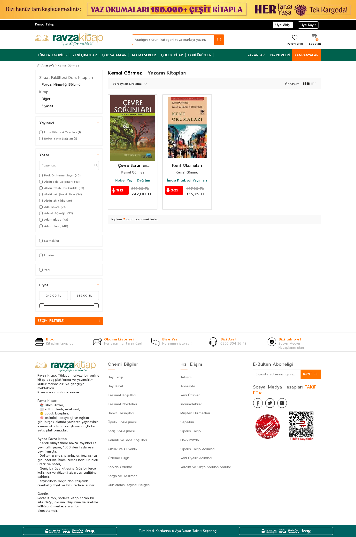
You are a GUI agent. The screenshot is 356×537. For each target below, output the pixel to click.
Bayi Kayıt (115, 386)
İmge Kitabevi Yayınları (187, 180)
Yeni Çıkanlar (84, 55)
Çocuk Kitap (172, 55)
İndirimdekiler (191, 404)
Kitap (43, 92)
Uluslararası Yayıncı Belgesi (129, 484)
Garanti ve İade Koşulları (127, 440)
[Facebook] (258, 403)
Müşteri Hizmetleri (195, 413)
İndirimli (49, 255)
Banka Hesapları (121, 413)
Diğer (46, 98)
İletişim (186, 377)
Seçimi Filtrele (51, 320)
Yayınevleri (280, 55)
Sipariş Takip (190, 431)
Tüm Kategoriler (53, 55)
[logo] (69, 39)
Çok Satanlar (114, 55)
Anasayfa (47, 65)
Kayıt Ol (310, 374)
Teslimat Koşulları (122, 395)
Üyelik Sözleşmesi (122, 422)
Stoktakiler (51, 241)
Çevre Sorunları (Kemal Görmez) (132, 165)
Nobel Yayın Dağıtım (132, 180)
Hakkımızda (189, 440)
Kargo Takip (44, 24)
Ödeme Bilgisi (119, 458)
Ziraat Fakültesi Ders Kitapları (66, 77)
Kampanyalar (306, 55)
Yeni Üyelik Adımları (196, 458)
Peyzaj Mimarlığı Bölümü (61, 84)
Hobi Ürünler (199, 55)
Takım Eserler (143, 55)
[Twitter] (270, 403)
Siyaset (47, 105)
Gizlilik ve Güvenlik (123, 449)
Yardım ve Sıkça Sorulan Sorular (205, 467)
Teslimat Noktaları (122, 404)
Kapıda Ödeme (120, 467)
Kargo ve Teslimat (122, 476)
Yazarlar (256, 55)
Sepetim (187, 422)
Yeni (47, 270)
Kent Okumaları (187, 165)
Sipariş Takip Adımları (197, 449)
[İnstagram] (282, 403)
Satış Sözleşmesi (121, 431)
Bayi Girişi (115, 377)
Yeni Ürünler (190, 395)
